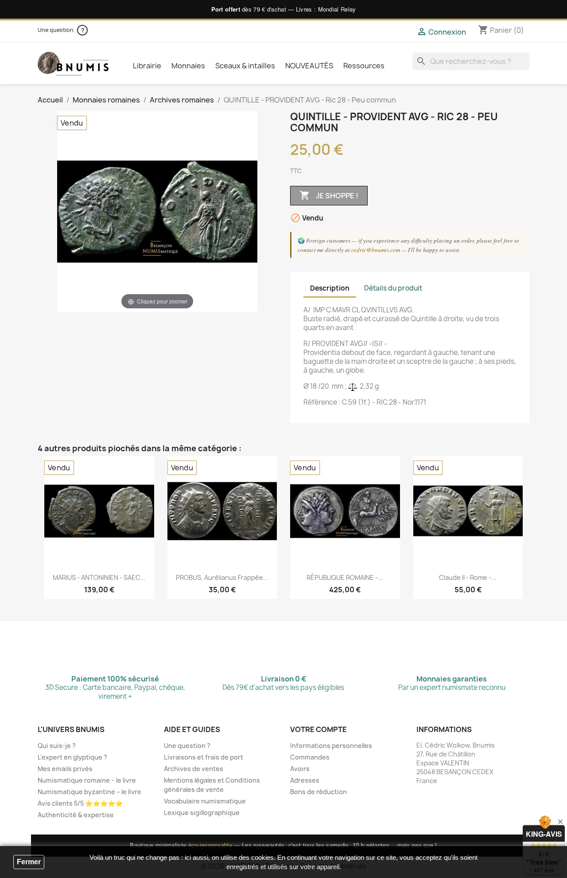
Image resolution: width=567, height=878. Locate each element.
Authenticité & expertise (76, 815)
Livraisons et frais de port (203, 757)
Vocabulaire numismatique (205, 801)
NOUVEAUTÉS (309, 66)
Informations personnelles (331, 745)
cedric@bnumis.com (375, 250)
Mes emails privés (65, 768)
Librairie (147, 66)
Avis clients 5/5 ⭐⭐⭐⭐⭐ (80, 803)
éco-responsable (211, 845)
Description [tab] (330, 288)
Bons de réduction (318, 791)
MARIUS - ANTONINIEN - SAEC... (99, 577)
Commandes (310, 757)
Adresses (304, 780)
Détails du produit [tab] (393, 288)
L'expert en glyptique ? (72, 757)
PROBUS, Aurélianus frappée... (222, 577)
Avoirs (300, 768)
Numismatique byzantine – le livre (89, 791)
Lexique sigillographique (202, 812)
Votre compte (318, 729)
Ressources (363, 66)
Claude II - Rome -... (468, 577)
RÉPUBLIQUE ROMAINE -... (345, 577)
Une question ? (187, 745)
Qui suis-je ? (57, 745)
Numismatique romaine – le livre (87, 780)
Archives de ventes (193, 768)
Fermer (29, 862)
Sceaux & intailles (245, 66)
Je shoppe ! (328, 195)
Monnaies (188, 66)
